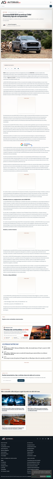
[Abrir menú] (51, 2)
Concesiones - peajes (31, 455)
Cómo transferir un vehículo (33, 469)
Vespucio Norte (30, 452)
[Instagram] (43, 439)
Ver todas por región (5, 471)
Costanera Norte (30, 448)
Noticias (5, 12)
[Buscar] (51, 6)
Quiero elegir (34, 476)
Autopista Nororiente (31, 446)
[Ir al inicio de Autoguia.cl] (25, 2)
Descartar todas (43, 476)
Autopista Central (30, 444)
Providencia (3, 462)
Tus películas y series (5, 446)
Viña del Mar (3, 469)
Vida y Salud (3, 444)
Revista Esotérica (4, 453)
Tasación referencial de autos (33, 467)
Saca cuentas (3, 452)
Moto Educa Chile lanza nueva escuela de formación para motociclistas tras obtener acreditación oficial (25, 354)
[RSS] (51, 439)
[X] (40, 439)
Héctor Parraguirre (12, 24)
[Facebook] (37, 439)
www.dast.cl (29, 476)
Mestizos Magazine (5, 450)
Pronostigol (3, 455)
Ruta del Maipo (30, 450)
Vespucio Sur (30, 453)
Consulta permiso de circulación (33, 460)
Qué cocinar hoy (4, 448)
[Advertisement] (26, 105)
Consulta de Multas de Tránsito (33, 462)
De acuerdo (49, 476)
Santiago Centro (4, 465)
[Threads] (48, 439)
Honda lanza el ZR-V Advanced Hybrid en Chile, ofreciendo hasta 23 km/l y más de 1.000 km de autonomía (27, 349)
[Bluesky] (46, 439)
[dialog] (41, 474)
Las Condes (3, 463)
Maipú (2, 460)
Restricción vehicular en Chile (33, 463)
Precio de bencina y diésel (32, 465)
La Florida (3, 467)
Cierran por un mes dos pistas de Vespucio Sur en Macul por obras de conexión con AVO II (27, 358)
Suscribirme (20, 380)
